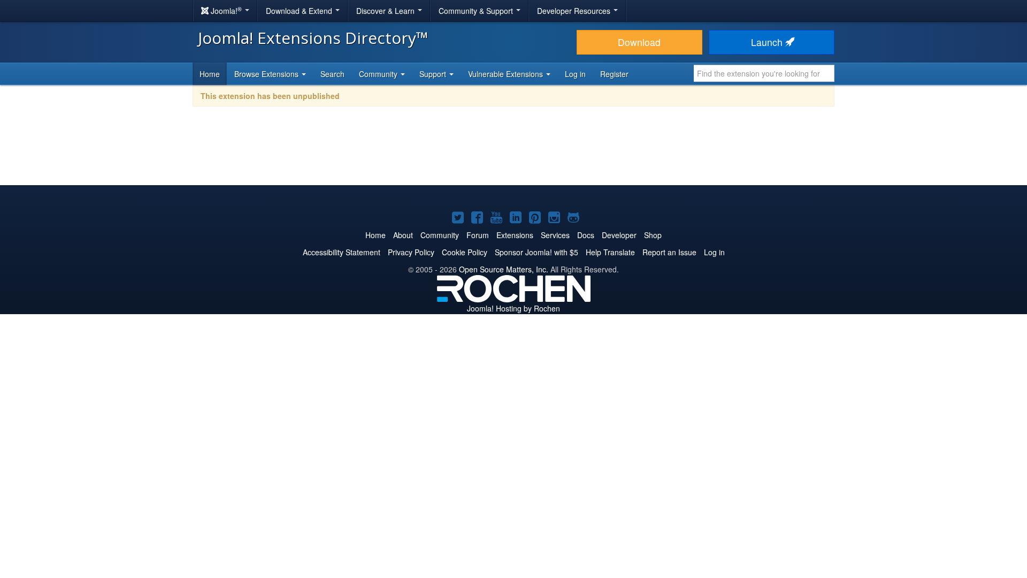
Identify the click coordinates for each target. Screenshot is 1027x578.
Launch (768, 42)
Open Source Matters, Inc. (503, 269)
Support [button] (433, 74)
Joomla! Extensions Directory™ (313, 38)
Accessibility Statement (341, 252)
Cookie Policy (464, 252)
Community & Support (477, 10)
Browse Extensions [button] (267, 74)
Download (639, 42)
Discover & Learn (386, 10)
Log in (575, 74)
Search (332, 74)
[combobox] (764, 73)
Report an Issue (669, 252)
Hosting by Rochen (513, 308)
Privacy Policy (411, 252)
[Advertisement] (513, 153)
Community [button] (379, 74)
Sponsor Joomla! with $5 (536, 252)
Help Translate (610, 252)
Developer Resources (574, 10)
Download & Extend (300, 10)
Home (210, 74)
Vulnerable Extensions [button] (506, 74)
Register (614, 74)
